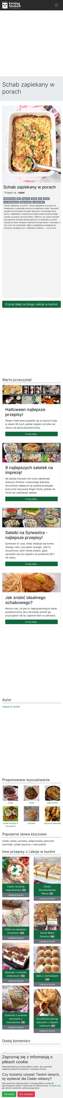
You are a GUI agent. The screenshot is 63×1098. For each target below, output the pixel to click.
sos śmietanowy (11, 202)
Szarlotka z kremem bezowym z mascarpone (16, 1019)
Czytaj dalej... (31, 434)
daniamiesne (9, 199)
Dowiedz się (54, 1085)
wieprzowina (25, 202)
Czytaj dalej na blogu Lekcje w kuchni (31, 304)
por (40, 199)
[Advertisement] (31, 44)
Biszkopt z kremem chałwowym (16, 974)
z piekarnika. (38, 202)
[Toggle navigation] (56, 5)
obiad (34, 199)
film (18, 199)
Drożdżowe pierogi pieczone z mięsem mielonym (47, 1022)
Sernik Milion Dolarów (47, 934)
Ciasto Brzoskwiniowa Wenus (47, 890)
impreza (25, 199)
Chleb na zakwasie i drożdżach (16, 931)
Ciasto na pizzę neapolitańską (15, 888)
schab (46, 199)
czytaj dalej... (52, 228)
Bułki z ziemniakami (47, 977)
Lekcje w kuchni (11, 706)
